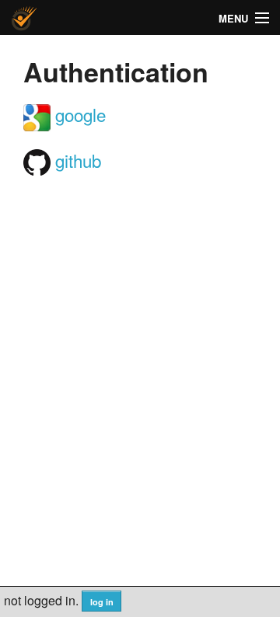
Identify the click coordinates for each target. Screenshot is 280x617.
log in (102, 602)
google (78, 114)
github (76, 160)
